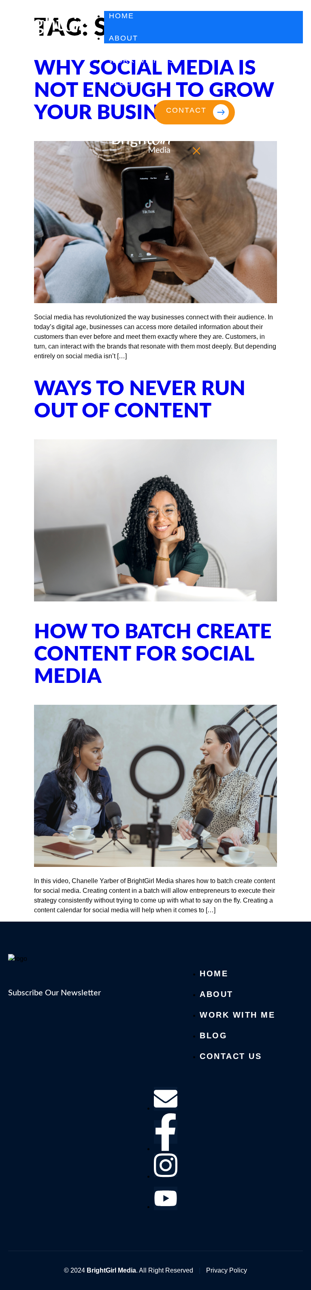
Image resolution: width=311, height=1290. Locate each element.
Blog (120, 83)
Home (121, 16)
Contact (186, 110)
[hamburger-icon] (294, 19)
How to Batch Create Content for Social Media (153, 654)
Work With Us (141, 60)
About (123, 38)
